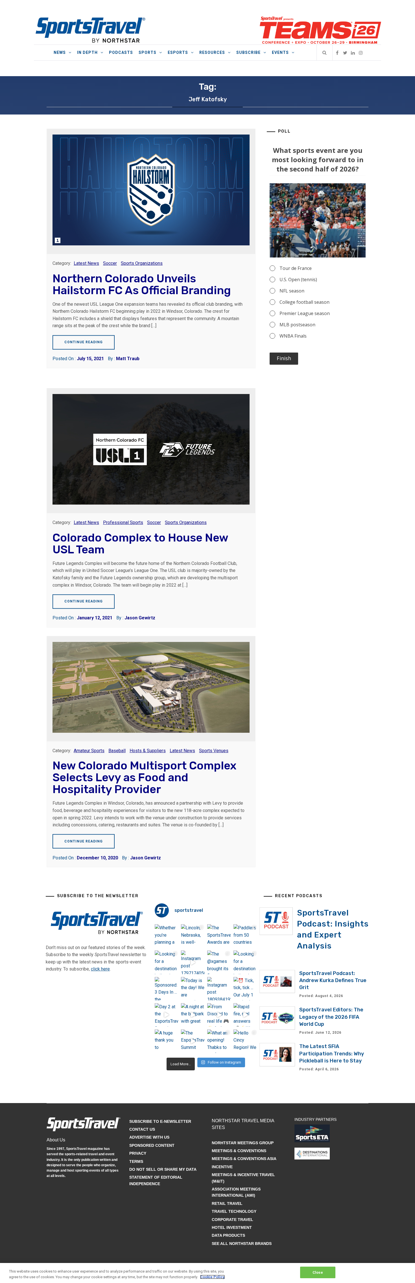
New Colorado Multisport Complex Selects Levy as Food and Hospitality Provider (145, 777)
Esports (178, 52)
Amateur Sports (89, 750)
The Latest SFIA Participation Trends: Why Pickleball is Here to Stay (331, 1053)
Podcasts (121, 52)
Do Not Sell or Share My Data (162, 1169)
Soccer (110, 263)
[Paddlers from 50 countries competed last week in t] (245, 936)
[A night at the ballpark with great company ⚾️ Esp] (192, 1015)
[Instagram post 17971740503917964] (192, 962)
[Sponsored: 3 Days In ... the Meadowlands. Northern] (166, 988)
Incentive (222, 1167)
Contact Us (142, 1129)
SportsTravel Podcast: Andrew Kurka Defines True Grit (332, 980)
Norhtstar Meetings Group (243, 1143)
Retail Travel (227, 1203)
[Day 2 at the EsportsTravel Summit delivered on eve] (166, 1015)
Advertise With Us (149, 1137)
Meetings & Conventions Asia (244, 1158)
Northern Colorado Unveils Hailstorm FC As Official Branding (142, 284)
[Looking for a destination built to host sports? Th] (166, 962)
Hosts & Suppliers (148, 750)
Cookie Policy (212, 1277)
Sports (147, 52)
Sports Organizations (142, 263)
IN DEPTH (87, 52)
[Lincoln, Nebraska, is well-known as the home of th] (192, 936)
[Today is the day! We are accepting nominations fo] (192, 988)
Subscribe (248, 52)
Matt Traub (127, 358)
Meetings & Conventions (239, 1150)
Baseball (117, 750)
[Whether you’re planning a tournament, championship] (166, 936)
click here (100, 969)
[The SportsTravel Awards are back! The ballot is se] (219, 936)
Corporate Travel (232, 1219)
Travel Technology (234, 1211)
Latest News (86, 263)
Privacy (137, 1153)
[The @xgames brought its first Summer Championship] (219, 962)
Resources (212, 52)
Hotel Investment (232, 1227)
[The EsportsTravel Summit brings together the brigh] (192, 1041)
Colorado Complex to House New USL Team (140, 543)
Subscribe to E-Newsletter (160, 1121)
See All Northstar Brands (242, 1243)
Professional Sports (123, 522)
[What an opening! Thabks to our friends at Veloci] (219, 1041)
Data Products (228, 1235)
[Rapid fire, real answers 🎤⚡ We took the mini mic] (245, 1015)
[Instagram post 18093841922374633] (219, 988)
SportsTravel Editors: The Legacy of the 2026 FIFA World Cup (331, 1017)
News (60, 52)
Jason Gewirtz (139, 617)
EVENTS (280, 52)
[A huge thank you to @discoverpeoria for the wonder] (166, 1041)
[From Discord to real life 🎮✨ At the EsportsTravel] (219, 1015)
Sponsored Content (151, 1145)
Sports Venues (213, 750)
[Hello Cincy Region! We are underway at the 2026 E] (245, 1041)
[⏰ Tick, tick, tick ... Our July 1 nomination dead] (245, 988)
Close (318, 1272)
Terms (136, 1161)
